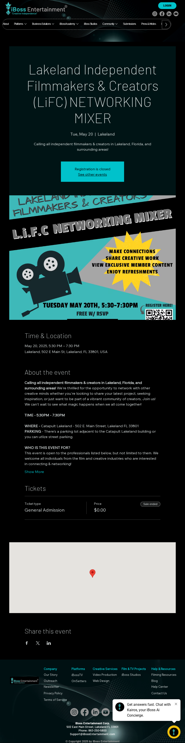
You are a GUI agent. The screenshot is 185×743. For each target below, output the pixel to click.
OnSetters (79, 681)
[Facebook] (162, 13)
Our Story (51, 674)
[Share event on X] (38, 643)
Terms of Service (55, 699)
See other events (92, 174)
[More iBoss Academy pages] (77, 24)
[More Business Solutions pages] (53, 24)
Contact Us (159, 693)
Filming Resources (163, 674)
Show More (34, 471)
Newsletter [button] (51, 686)
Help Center (159, 686)
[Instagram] (154, 13)
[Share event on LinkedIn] (49, 643)
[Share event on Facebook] (27, 643)
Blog (154, 681)
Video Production (105, 674)
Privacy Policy (53, 693)
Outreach (50, 681)
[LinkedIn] (168, 13)
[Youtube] (175, 13)
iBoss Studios (131, 674)
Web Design (101, 681)
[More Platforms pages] (25, 24)
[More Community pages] (116, 24)
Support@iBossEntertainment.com (92, 734)
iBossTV (77, 675)
